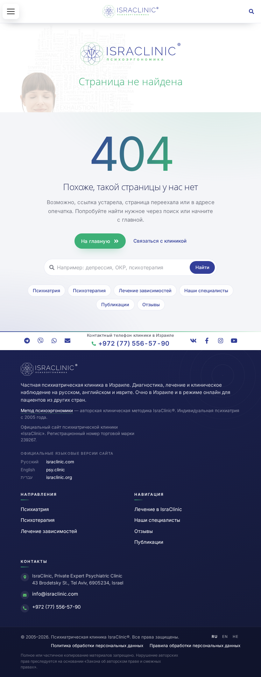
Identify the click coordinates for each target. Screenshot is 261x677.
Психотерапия (89, 290)
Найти (202, 267)
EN (225, 636)
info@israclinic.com (55, 594)
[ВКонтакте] (193, 340)
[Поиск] (251, 11)
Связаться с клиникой (160, 241)
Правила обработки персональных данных (195, 645)
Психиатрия (46, 290)
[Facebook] (207, 340)
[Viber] (40, 340)
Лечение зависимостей (145, 290)
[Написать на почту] (67, 340)
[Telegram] (27, 340)
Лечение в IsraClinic (158, 509)
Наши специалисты (206, 290)
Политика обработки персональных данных (97, 645)
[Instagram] (220, 340)
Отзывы (151, 304)
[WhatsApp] (54, 340)
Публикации (115, 304)
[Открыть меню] (11, 11)
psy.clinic (55, 469)
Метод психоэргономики (47, 410)
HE (235, 636)
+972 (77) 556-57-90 (56, 607)
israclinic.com (60, 461)
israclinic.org (59, 477)
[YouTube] (234, 340)
